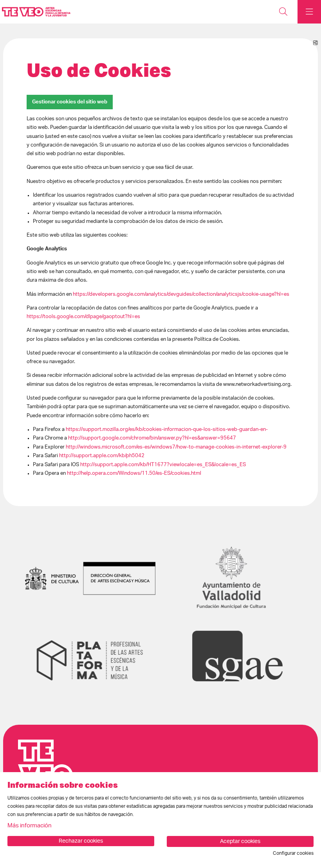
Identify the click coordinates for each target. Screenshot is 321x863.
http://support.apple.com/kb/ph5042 (101, 455)
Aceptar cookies (240, 841)
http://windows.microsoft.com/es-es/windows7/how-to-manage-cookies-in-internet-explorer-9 (176, 447)
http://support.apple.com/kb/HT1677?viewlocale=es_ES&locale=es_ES (163, 464)
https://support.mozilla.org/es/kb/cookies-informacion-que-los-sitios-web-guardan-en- (167, 429)
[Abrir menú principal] (309, 12)
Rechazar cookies (81, 841)
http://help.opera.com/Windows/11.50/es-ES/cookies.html (134, 473)
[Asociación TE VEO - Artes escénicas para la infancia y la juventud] (34, 12)
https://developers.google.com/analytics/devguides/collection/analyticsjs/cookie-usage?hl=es (181, 294)
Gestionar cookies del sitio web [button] (69, 102)
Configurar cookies (293, 853)
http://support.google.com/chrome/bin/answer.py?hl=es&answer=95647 (152, 438)
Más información (29, 826)
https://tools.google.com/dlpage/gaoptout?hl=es (83, 316)
